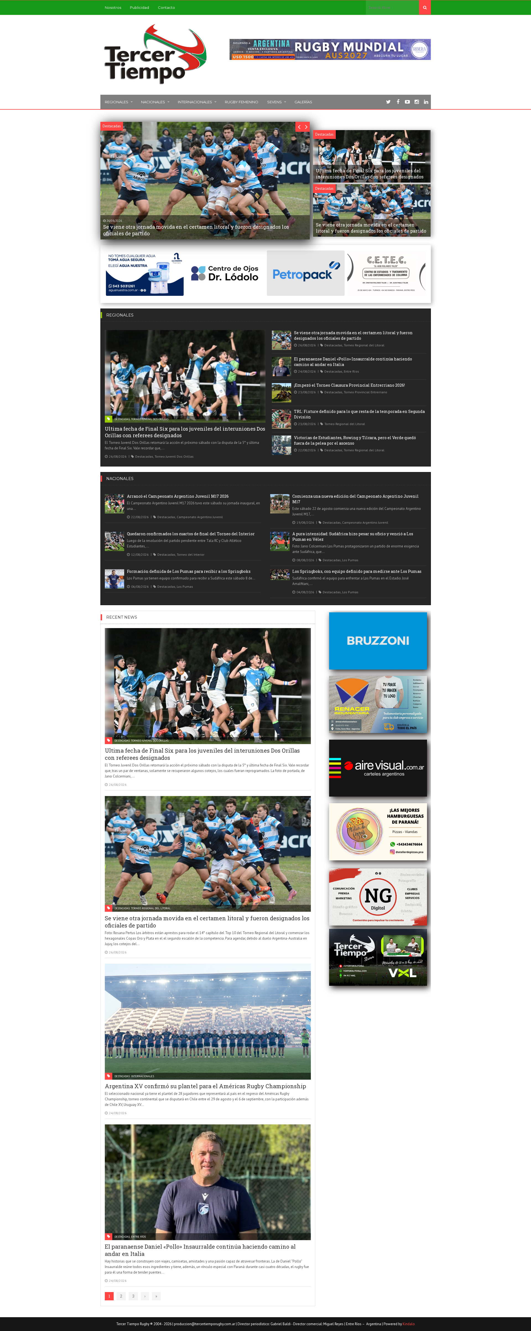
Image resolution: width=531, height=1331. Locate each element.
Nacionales (153, 102)
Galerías (303, 102)
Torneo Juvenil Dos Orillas (149, 419)
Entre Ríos (351, 371)
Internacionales (195, 102)
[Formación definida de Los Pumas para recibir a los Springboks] (114, 579)
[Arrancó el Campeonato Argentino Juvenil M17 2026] (114, 503)
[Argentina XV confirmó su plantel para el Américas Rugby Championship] (208, 1022)
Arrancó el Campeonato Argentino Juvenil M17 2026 (178, 496)
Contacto (166, 7)
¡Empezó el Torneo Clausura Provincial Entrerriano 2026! (349, 385)
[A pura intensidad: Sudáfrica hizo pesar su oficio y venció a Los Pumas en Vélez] (280, 541)
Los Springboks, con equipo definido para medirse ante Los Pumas (356, 571)
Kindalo (409, 1324)
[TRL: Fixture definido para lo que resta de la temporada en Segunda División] (281, 419)
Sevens (274, 102)
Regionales (116, 102)
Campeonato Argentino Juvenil (200, 517)
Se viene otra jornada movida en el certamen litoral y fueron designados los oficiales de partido (353, 335)
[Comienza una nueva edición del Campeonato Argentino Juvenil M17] (280, 503)
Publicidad (139, 7)
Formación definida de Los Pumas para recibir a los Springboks (189, 571)
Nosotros (113, 7)
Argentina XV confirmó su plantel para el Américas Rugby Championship (205, 1086)
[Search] (425, 7)
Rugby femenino (241, 102)
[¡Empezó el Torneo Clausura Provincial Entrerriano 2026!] (281, 392)
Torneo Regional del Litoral (364, 345)
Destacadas (122, 419)
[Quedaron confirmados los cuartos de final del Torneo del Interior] (114, 541)
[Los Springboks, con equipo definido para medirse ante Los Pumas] (280, 574)
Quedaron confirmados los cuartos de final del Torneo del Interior (191, 533)
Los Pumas (350, 560)
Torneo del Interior (190, 554)
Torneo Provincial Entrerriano (365, 392)
